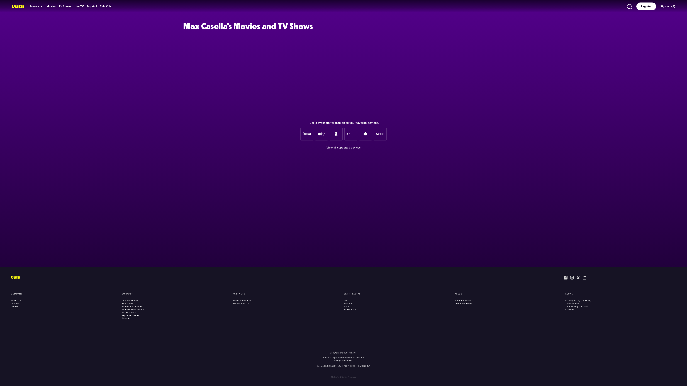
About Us (16, 300)
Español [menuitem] (92, 6)
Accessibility (129, 312)
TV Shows (65, 6)
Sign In (664, 6)
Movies (51, 6)
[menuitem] (36, 6)
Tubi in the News (463, 303)
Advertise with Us (242, 300)
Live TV (79, 6)
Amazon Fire (350, 309)
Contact (15, 306)
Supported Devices (132, 306)
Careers (15, 303)
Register (646, 6)
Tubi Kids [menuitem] (106, 6)
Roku (346, 306)
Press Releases (462, 300)
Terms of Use (572, 303)
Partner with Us (241, 303)
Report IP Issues (130, 315)
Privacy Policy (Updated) (578, 300)
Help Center (128, 303)
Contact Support (131, 300)
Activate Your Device (133, 309)
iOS (345, 300)
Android (348, 303)
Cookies (569, 309)
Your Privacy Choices (576, 306)
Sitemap (126, 318)
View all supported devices (344, 147)
